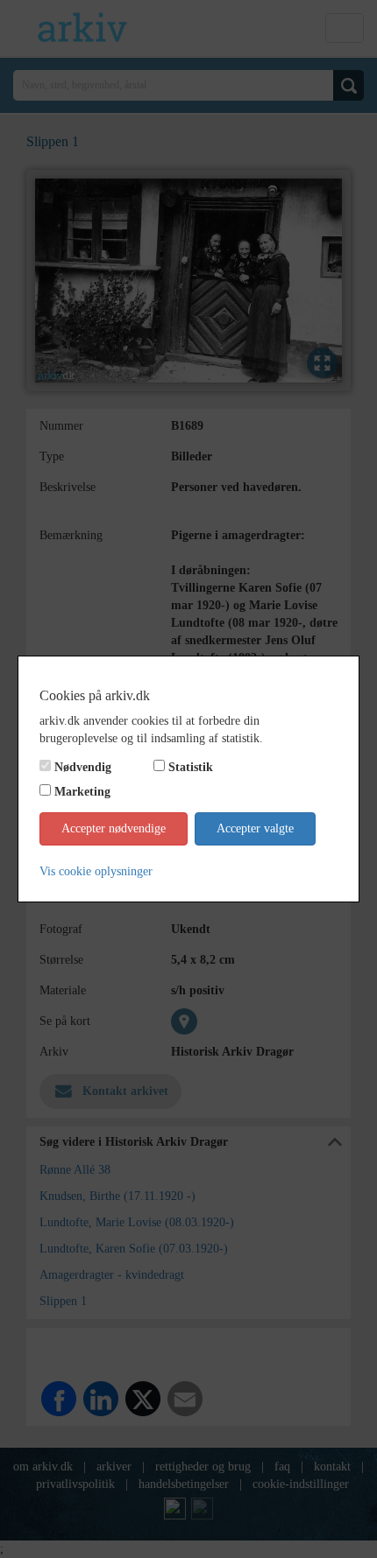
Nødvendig (82, 767)
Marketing (82, 791)
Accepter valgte (255, 828)
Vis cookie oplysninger (96, 871)
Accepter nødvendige (113, 828)
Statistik (190, 767)
